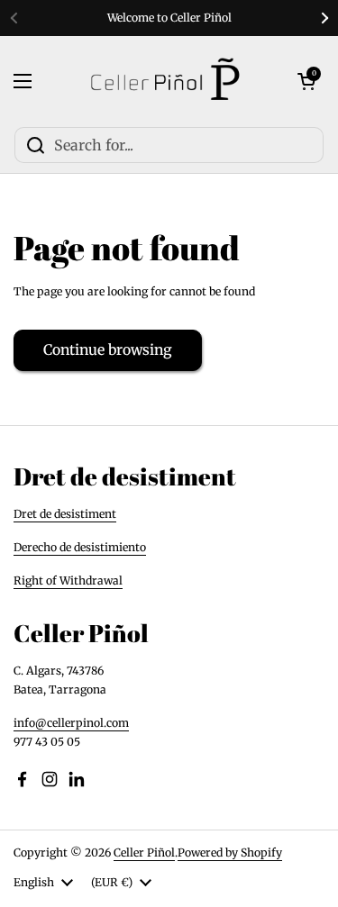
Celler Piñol (144, 852)
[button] (306, 81)
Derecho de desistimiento (80, 547)
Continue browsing (107, 349)
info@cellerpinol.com (71, 723)
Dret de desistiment (65, 514)
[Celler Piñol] (164, 81)
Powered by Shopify (230, 852)
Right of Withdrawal (68, 580)
